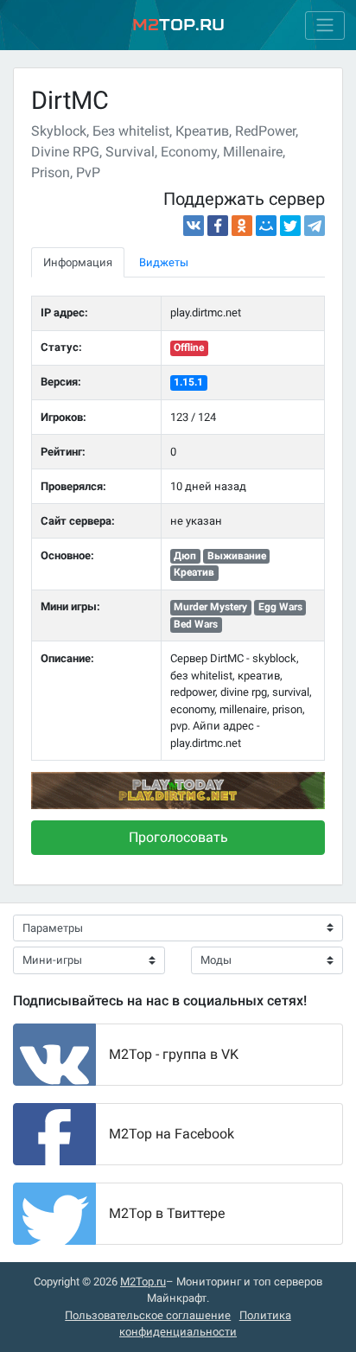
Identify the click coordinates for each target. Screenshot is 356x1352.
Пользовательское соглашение (148, 1315)
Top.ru (178, 25)
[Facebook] (217, 225)
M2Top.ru (143, 1281)
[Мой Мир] (266, 225)
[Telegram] (314, 225)
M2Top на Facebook (171, 1134)
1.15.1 (188, 382)
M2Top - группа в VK (173, 1054)
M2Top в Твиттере (167, 1213)
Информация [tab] (77, 262)
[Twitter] (290, 225)
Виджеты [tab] (163, 262)
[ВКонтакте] (193, 225)
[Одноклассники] (242, 225)
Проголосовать (178, 837)
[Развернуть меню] (325, 25)
